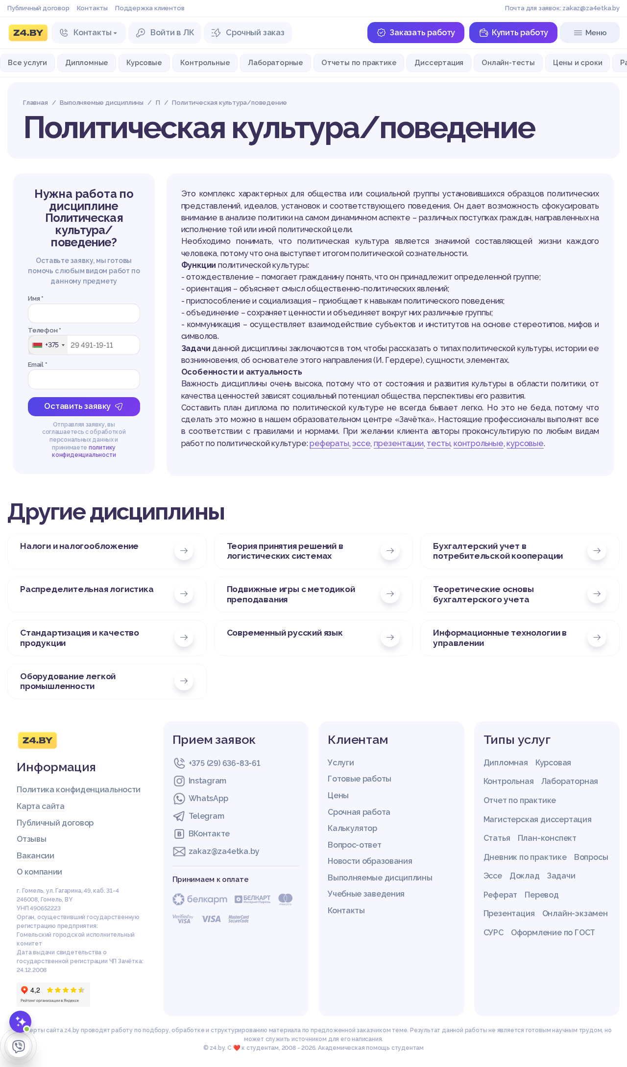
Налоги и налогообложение (79, 546)
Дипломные (86, 62)
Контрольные (205, 62)
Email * (38, 364)
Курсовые (144, 62)
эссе (361, 443)
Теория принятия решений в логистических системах (285, 551)
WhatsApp (208, 798)
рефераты (329, 443)
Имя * (36, 298)
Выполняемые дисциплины (380, 877)
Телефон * (44, 330)
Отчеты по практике (358, 62)
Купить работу (520, 32)
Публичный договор (38, 8)
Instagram (207, 780)
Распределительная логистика (87, 589)
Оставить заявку (77, 406)
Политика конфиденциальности (79, 789)
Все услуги (27, 62)
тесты (438, 443)
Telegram (206, 816)
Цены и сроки (578, 62)
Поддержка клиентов (149, 8)
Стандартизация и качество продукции (79, 638)
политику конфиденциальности (84, 451)
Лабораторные (275, 62)
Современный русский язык (285, 633)
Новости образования (370, 861)
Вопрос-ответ (354, 845)
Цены (338, 795)
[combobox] (48, 344)
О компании (39, 872)
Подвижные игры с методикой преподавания (291, 594)
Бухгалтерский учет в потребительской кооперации (498, 551)
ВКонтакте (209, 833)
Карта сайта (41, 806)
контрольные (479, 443)
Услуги (341, 762)
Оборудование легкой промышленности (68, 681)
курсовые (524, 443)
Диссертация (438, 62)
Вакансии (35, 855)
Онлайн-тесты (508, 62)
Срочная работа (359, 812)
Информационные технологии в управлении (500, 638)
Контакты (92, 8)
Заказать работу (422, 32)
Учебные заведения (366, 894)
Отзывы (31, 839)
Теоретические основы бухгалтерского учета (483, 594)
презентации (399, 443)
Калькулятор (352, 828)
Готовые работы (359, 778)
